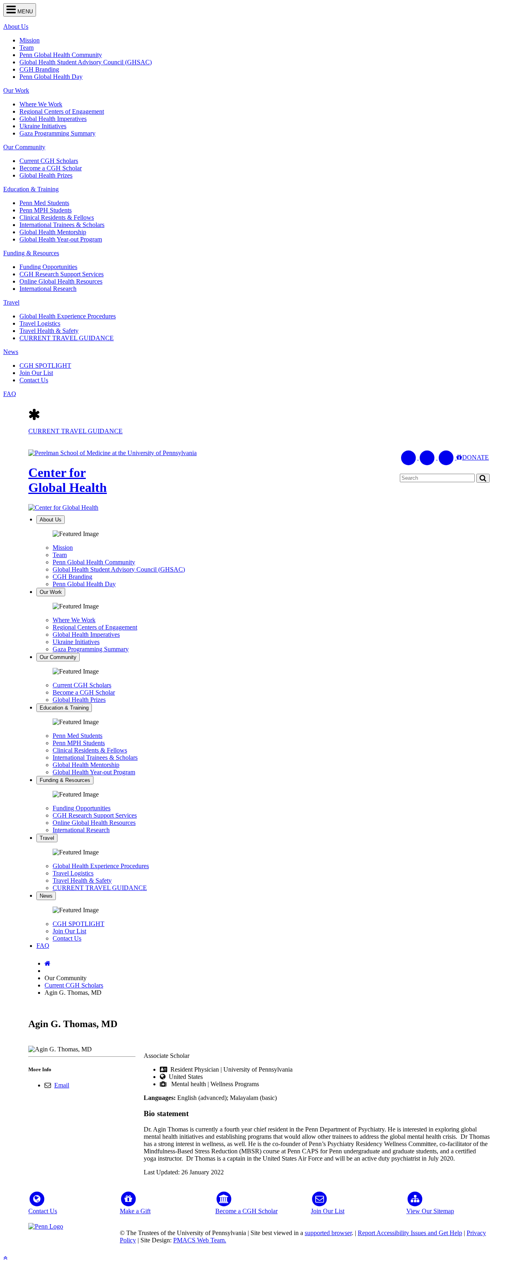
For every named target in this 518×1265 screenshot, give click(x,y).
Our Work (16, 90)
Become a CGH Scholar (50, 168)
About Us (15, 26)
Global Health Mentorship (52, 232)
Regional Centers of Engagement (61, 111)
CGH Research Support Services (61, 274)
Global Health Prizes (45, 175)
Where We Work (40, 104)
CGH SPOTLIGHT (45, 365)
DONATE (475, 457)
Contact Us (33, 380)
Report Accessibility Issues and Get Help (410, 1232)
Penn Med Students (44, 202)
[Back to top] (5, 1257)
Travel (11, 302)
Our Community (24, 147)
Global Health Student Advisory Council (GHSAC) (85, 62)
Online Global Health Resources (60, 281)
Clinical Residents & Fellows (56, 217)
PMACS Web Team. (199, 1240)
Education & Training (31, 189)
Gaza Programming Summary (57, 133)
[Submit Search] (483, 478)
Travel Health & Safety (49, 330)
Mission (29, 40)
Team (26, 47)
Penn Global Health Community (60, 54)
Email (61, 1085)
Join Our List (36, 372)
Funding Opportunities (48, 266)
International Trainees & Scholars (61, 224)
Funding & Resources (31, 253)
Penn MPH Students (45, 210)
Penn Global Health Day (51, 76)
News (10, 351)
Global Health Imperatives (53, 118)
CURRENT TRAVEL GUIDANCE (66, 338)
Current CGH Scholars (48, 160)
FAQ (9, 393)
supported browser (328, 1232)
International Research (47, 288)
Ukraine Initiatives (42, 126)
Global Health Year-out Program (60, 239)
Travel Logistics (39, 323)
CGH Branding (39, 69)
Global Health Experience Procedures (67, 316)
